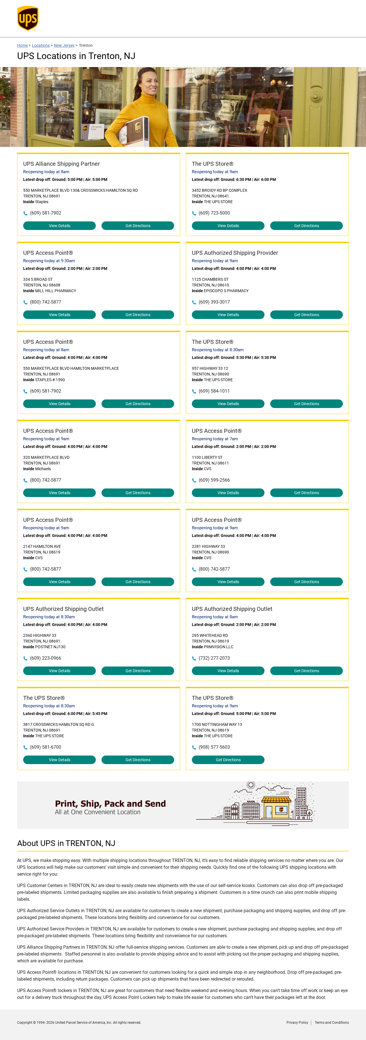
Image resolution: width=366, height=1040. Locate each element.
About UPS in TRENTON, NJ (66, 843)
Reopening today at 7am (215, 438)
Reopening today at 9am (215, 171)
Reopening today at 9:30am (49, 260)
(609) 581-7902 (45, 213)
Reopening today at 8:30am (218, 349)
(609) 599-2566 (214, 480)
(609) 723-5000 (214, 213)
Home (22, 45)
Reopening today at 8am (46, 171)
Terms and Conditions (332, 1023)
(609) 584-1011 (214, 391)
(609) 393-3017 (214, 302)
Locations (41, 45)
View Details (59, 225)
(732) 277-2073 (214, 658)
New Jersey (64, 45)
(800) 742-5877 (45, 302)
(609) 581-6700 (45, 747)
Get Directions (138, 225)
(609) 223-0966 (45, 658)
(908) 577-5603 (214, 747)
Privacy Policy (297, 1023)
